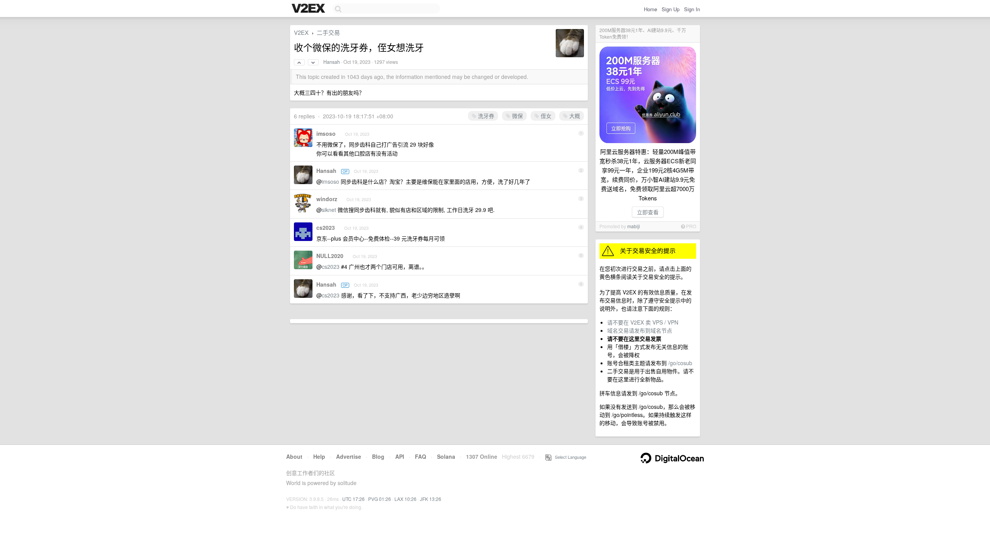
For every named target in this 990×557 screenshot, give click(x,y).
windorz (326, 199)
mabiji (633, 226)
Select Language (568, 457)
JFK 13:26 (430, 498)
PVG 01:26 (379, 498)
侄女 (545, 116)
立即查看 (648, 212)
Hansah (331, 61)
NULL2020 (329, 256)
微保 (516, 116)
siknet (329, 210)
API (399, 456)
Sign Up (670, 9)
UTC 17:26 (353, 498)
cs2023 (325, 227)
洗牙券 (485, 116)
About (294, 456)
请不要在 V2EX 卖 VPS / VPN (642, 322)
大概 (574, 116)
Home (650, 9)
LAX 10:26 (405, 498)
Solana (446, 456)
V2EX (301, 32)
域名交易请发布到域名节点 (639, 330)
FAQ (420, 456)
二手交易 (328, 32)
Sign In (692, 9)
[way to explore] (309, 8)
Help (319, 456)
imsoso (326, 133)
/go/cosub (680, 363)
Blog (378, 456)
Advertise (348, 456)
